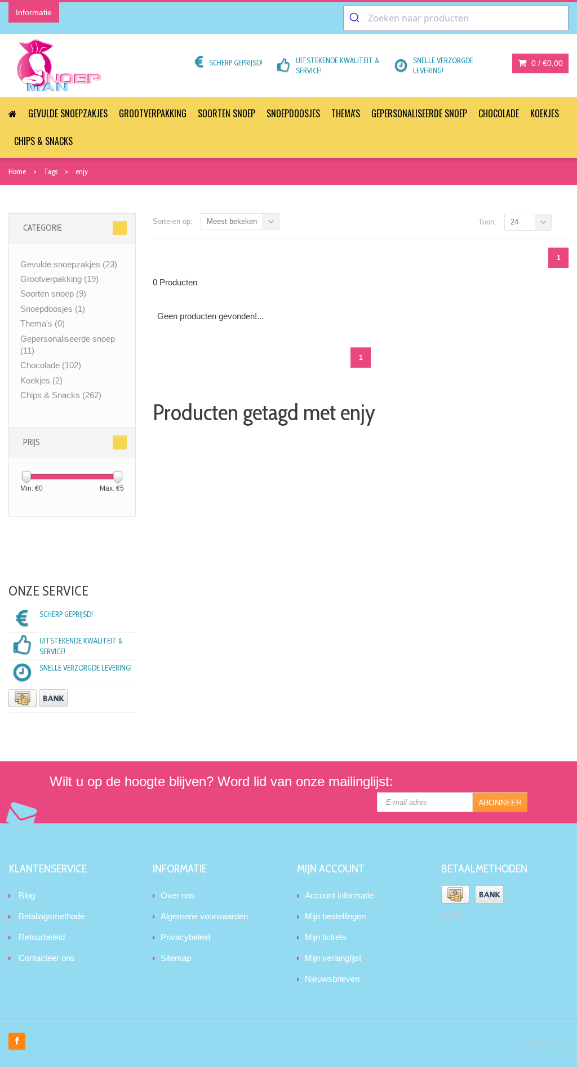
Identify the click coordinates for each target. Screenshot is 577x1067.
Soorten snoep (226, 113)
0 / (546, 63)
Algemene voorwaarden (204, 916)
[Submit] (356, 18)
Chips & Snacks (43, 141)
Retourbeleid (42, 937)
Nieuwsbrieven (332, 979)
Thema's (345, 113)
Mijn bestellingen (335, 916)
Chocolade (498, 113)
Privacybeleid (185, 937)
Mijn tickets (326, 937)
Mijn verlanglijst (333, 958)
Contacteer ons (47, 958)
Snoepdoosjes (293, 113)
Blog (27, 895)
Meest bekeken (232, 221)
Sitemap (176, 958)
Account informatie (339, 895)
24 (514, 222)
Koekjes (544, 113)
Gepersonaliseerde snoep (419, 113)
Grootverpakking (153, 113)
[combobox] (456, 18)
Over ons (178, 895)
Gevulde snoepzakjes (68, 113)
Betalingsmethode (52, 916)
